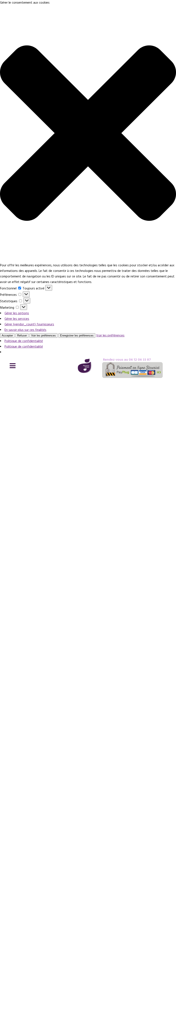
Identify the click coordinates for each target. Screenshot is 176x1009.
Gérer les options (17, 313)
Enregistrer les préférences (77, 335)
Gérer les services (17, 319)
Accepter (7, 335)
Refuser (22, 335)
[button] (88, 134)
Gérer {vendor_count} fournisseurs (29, 324)
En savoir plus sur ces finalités (25, 330)
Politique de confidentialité (24, 341)
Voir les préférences (43, 335)
